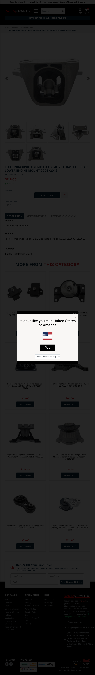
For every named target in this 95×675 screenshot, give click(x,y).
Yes (47, 347)
